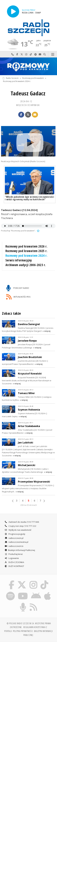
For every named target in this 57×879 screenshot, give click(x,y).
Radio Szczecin (12, 78)
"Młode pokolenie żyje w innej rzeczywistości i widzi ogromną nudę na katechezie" (29, 198)
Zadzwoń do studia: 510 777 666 (23, 522)
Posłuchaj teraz (15, 554)
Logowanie (13, 558)
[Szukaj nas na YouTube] (22, 592)
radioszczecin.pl (15, 538)
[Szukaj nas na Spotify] (10, 592)
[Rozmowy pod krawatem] (28, 66)
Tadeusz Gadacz (28, 93)
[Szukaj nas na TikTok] (44, 581)
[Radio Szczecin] (28, 28)
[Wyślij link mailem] (35, 115)
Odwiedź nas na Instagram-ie (26, 54)
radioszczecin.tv (15, 546)
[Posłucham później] (38, 230)
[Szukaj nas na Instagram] (33, 581)
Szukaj (44, 54)
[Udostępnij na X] (28, 115)
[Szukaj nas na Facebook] (11, 581)
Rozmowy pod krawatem (33, 78)
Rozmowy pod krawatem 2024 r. (17, 81)
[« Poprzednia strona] (13, 500)
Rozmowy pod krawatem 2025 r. (26, 251)
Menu (52, 54)
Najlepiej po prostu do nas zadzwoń (12, 54)
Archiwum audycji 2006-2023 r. (25, 265)
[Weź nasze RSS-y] (33, 603)
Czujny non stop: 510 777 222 (22, 526)
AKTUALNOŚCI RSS (22, 296)
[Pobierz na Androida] (36, 592)
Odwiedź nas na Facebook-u (17, 54)
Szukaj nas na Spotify (35, 54)
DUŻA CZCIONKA (16, 562)
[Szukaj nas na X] (22, 581)
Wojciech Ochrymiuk (28, 105)
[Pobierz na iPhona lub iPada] (48, 592)
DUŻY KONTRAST (16, 566)
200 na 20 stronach (28, 505)
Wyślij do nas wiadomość (40, 54)
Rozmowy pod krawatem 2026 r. (26, 246)
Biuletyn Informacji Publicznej (21, 550)
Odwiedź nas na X (21, 54)
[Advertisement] (28, 674)
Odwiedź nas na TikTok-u (31, 54)
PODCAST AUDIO (21, 288)
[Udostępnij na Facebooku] (21, 115)
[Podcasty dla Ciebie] (23, 603)
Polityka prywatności (23, 631)
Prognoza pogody (16, 534)
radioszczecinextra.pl (18, 542)
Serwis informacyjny (18, 260)
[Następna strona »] (44, 500)
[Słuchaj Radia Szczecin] (13, 11)
